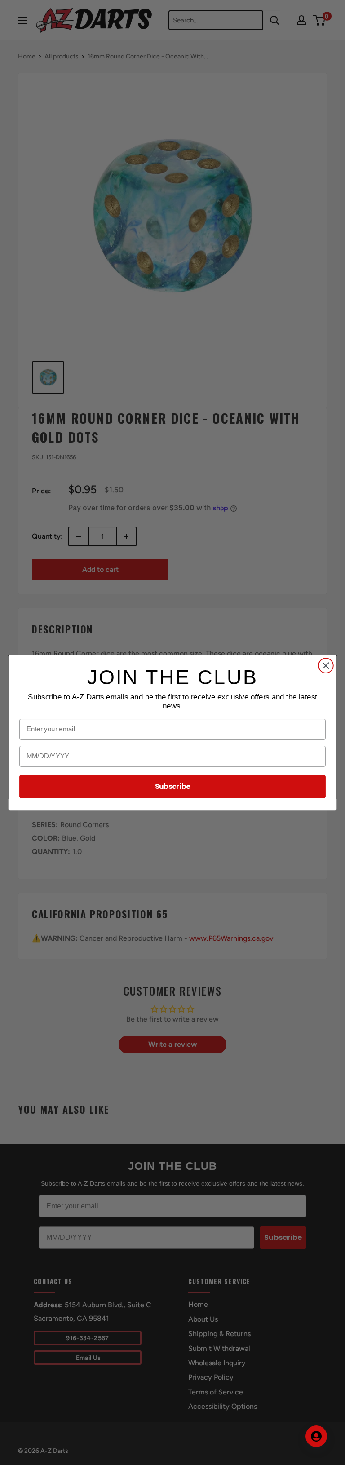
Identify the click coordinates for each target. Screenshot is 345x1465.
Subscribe (172, 786)
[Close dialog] (325, 665)
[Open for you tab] (316, 1436)
